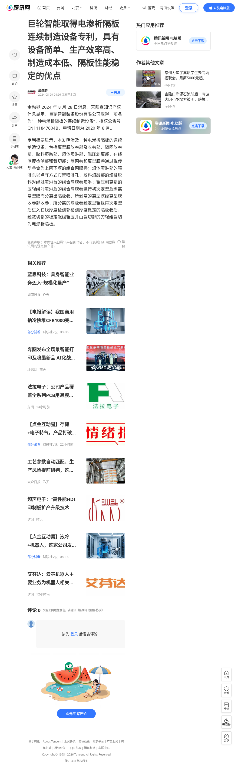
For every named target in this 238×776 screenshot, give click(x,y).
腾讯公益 (60, 748)
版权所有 (82, 761)
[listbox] (76, 428)
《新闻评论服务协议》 (90, 610)
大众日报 (33, 482)
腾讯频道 (89, 748)
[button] (198, 40)
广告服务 (112, 741)
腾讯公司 (70, 761)
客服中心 (103, 748)
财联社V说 (50, 332)
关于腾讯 (34, 741)
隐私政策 (84, 741)
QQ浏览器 (75, 748)
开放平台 (98, 741)
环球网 (32, 369)
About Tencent (52, 741)
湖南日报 (33, 294)
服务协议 (70, 741)
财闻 (30, 407)
